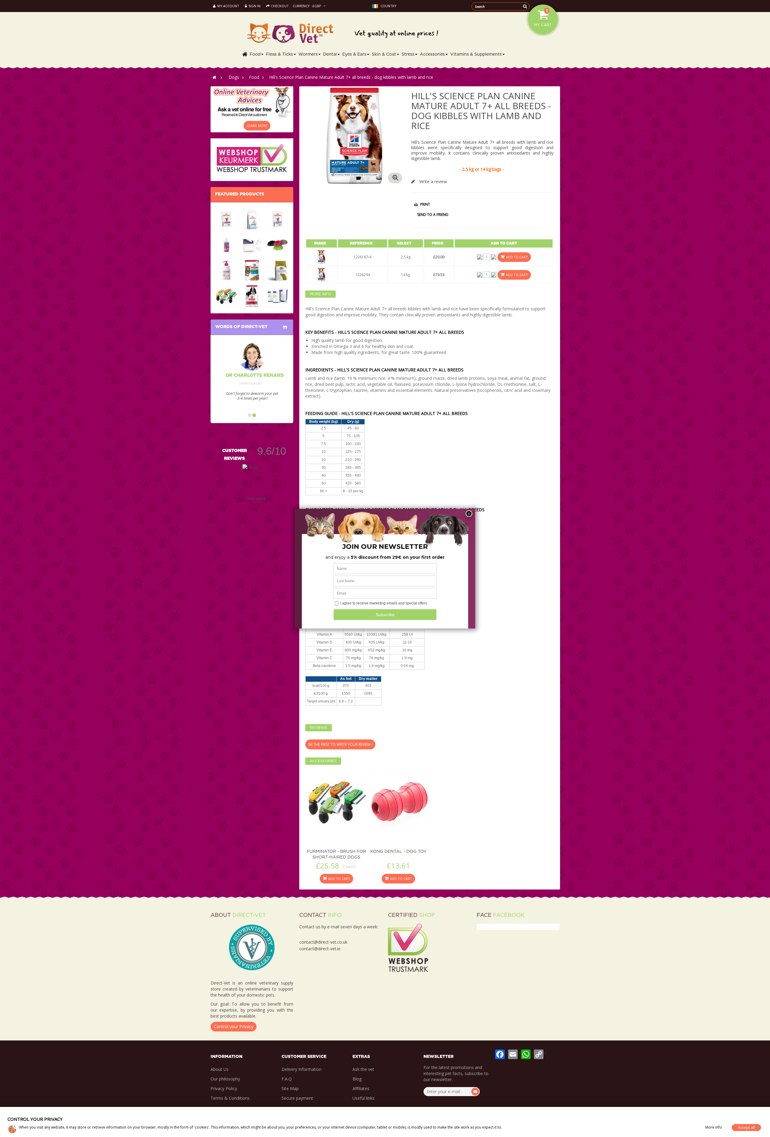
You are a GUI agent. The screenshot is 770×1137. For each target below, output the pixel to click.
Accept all (746, 1127)
